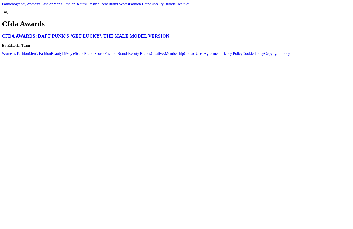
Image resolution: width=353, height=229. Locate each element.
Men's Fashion (64, 4)
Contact (190, 54)
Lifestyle (92, 4)
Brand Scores (119, 4)
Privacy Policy (231, 54)
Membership (174, 54)
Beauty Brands (164, 4)
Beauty (80, 4)
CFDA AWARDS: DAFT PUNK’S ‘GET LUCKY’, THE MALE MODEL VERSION (85, 36)
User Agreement (208, 54)
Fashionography (14, 4)
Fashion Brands (141, 4)
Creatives (182, 4)
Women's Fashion (39, 4)
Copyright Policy (277, 54)
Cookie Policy (253, 54)
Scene (104, 4)
